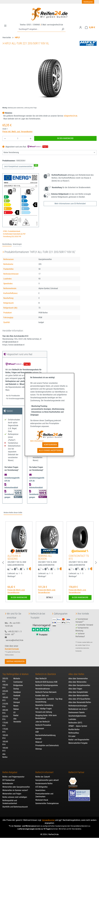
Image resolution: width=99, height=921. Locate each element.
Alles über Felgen (75, 689)
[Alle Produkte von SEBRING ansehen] (49, 551)
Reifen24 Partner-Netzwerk (45, 692)
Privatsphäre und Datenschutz (47, 745)
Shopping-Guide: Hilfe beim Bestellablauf (46, 716)
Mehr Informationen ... (38, 441)
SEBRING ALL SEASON (45, 557)
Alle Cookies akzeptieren (50, 450)
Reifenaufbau (73, 733)
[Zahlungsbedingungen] (61, 622)
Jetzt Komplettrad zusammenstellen (18, 166)
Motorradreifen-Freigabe (78, 743)
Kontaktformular (12, 649)
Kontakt (38, 739)
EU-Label (71, 736)
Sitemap (38, 749)
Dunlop (16, 689)
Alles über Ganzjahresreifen (79, 685)
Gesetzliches (40, 790)
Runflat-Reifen (74, 729)
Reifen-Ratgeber (9, 772)
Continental (17, 682)
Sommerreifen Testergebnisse (47, 803)
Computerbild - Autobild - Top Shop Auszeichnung (48, 700)
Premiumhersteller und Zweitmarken (44, 795)
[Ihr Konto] (80, 27)
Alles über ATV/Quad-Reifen (79, 699)
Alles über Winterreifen (77, 682)
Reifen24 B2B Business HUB (46, 682)
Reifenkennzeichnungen (77, 706)
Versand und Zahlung (43, 712)
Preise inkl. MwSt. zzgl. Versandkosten (17, 131)
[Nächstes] (96, 563)
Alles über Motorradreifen (78, 695)
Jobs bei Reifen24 (42, 722)
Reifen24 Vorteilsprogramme (46, 685)
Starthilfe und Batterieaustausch (15, 807)
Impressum (39, 728)
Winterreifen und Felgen (11, 794)
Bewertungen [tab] (17, 244)
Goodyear (17, 692)
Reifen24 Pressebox (43, 725)
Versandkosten (48, 820)
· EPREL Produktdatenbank (11, 231)
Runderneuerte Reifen (44, 783)
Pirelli (15, 699)
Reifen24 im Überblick (45, 674)
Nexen (15, 706)
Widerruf (38, 742)
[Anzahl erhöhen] (30, 138)
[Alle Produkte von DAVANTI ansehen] (19, 551)
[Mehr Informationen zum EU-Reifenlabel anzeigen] (30, 569)
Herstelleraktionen (42, 689)
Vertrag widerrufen (15, 661)
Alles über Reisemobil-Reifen (79, 702)
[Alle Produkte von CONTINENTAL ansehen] (80, 551)
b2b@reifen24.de (70, 116)
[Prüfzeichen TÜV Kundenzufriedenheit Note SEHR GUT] (79, 794)
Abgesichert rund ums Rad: (16, 147)
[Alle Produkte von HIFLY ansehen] (88, 43)
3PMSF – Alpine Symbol (77, 726)
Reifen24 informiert (44, 772)
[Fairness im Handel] (72, 781)
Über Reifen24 (40, 678)
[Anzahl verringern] (4, 138)
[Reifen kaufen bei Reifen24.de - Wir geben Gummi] (49, 14)
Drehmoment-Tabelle (76, 712)
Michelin (16, 678)
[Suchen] (63, 29)
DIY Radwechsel (8, 780)
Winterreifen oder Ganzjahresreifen (16, 787)
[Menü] (5, 25)
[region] (49, 79)
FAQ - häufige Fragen (43, 708)
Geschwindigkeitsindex (77, 716)
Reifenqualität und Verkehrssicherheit (9, 802)
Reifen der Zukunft (42, 777)
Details (49, 597)
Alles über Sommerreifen (78, 678)
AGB (37, 732)
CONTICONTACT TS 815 (79, 557)
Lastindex (72, 719)
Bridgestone (18, 685)
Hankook (16, 695)
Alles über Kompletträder (78, 692)
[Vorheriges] (3, 563)
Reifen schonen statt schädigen (14, 797)
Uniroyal (16, 702)
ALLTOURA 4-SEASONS (14, 557)
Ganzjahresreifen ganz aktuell (47, 780)
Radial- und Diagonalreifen (78, 739)
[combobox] (38, 29)
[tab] (7, 244)
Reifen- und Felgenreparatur (13, 777)
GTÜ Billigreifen (41, 787)
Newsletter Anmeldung (44, 705)
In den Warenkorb (65, 138)
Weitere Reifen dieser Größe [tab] (13, 513)
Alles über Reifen (76, 674)
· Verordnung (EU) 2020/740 (11, 236)
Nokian (16, 709)
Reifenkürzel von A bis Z (77, 709)
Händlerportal (88, 2)
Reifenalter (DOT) (75, 723)
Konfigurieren (50, 444)
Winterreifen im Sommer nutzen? (15, 790)
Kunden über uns (42, 695)
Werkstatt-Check (41, 800)
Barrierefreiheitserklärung (45, 735)
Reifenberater (7, 783)
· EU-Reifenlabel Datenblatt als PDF (14, 234)
